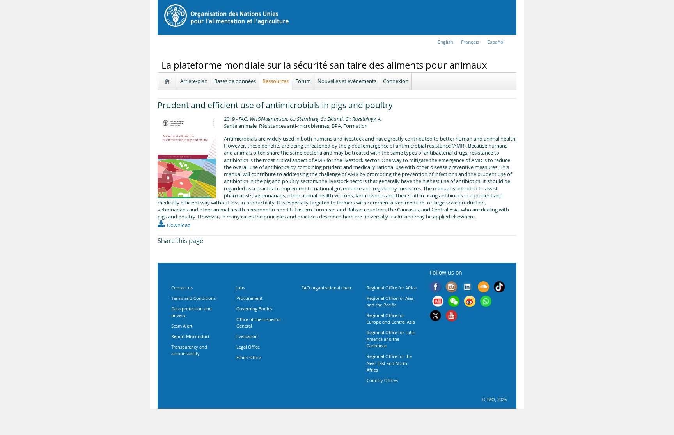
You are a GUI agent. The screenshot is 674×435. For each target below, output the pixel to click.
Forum (303, 81)
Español (495, 42)
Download (179, 225)
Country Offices (382, 380)
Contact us (182, 288)
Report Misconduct (190, 336)
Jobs (240, 288)
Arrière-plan (194, 81)
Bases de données (235, 81)
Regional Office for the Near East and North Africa (389, 362)
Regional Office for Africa (392, 288)
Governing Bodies (254, 309)
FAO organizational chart (326, 288)
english (445, 42)
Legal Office (248, 347)
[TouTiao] (437, 302)
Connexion (395, 81)
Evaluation (247, 336)
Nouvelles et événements (346, 81)
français (470, 42)
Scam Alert (181, 326)
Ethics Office (248, 357)
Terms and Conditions (193, 298)
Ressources (276, 81)
